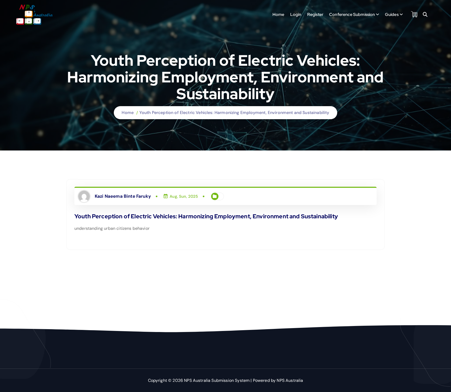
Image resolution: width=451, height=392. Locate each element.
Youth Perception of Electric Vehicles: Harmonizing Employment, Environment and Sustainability (234, 112)
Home (278, 14)
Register (315, 14)
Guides (392, 14)
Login (295, 14)
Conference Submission (352, 14)
